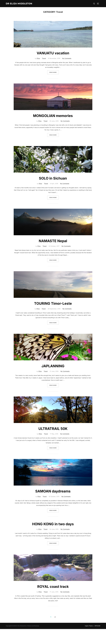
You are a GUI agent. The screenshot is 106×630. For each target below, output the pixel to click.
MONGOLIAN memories (53, 116)
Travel (44, 58)
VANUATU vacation (53, 53)
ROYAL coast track (53, 586)
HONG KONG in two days (53, 524)
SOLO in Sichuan (53, 178)
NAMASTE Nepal (53, 241)
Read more (54, 72)
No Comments (66, 58)
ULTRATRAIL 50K (52, 428)
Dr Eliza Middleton (19, 3)
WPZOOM (97, 626)
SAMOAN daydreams (53, 491)
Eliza (38, 58)
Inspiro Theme (89, 626)
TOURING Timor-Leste (53, 303)
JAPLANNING (52, 366)
